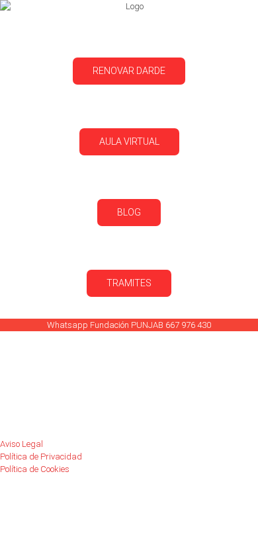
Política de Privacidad (41, 456)
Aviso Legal (21, 444)
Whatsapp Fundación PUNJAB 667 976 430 (129, 325)
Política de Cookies (34, 469)
